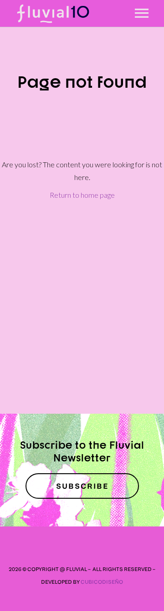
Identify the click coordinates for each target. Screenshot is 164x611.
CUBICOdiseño (102, 581)
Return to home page (82, 194)
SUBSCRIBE (82, 486)
